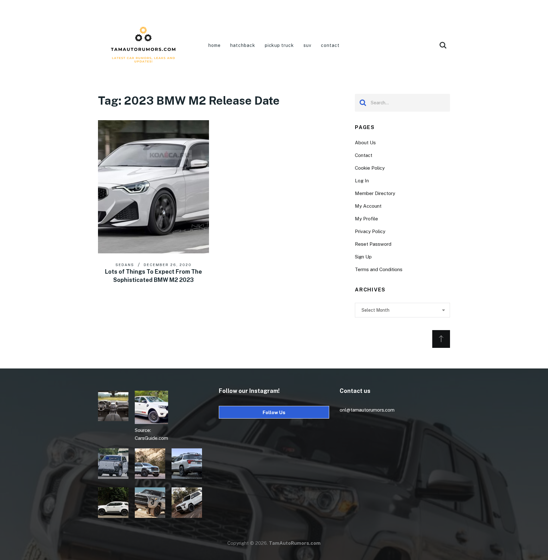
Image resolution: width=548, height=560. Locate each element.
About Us (365, 142)
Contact (330, 45)
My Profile (366, 218)
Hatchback (242, 45)
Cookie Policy (370, 168)
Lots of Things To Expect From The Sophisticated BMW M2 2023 (153, 275)
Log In (362, 180)
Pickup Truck (279, 45)
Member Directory (375, 193)
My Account (368, 206)
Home (214, 45)
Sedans (124, 265)
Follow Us (274, 412)
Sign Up (363, 256)
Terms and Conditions (378, 269)
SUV (307, 45)
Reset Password (373, 244)
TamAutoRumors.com (295, 543)
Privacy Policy (370, 231)
